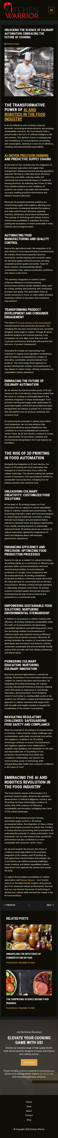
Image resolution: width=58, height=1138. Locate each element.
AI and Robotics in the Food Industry (25, 114)
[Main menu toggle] (51, 10)
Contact (29, 1115)
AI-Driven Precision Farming (27, 155)
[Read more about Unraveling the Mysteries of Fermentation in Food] (29, 937)
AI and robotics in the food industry (34, 322)
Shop (29, 1106)
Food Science (11, 963)
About (29, 1111)
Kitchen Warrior (27, 880)
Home (29, 1102)
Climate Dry (45, 1074)
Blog (29, 1120)
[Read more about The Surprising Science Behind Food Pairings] (29, 982)
